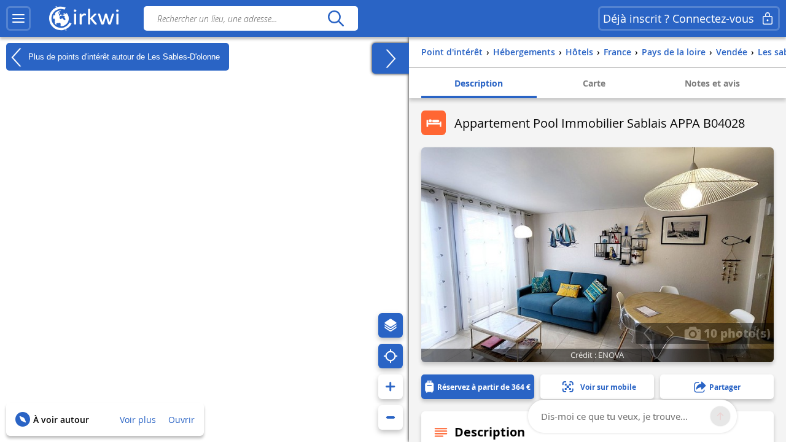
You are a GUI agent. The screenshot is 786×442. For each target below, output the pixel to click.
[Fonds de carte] (390, 325)
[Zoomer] (390, 386)
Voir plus (138, 419)
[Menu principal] (18, 18)
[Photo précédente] (647, 333)
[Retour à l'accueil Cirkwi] (84, 18)
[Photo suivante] (669, 333)
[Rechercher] (335, 18)
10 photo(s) (736, 332)
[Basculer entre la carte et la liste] (390, 58)
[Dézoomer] (390, 417)
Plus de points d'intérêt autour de (123, 56)
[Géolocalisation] (390, 356)
